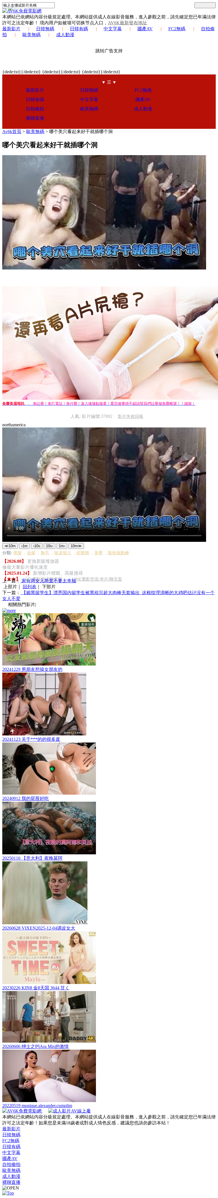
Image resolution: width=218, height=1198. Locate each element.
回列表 (29, 586)
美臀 (98, 553)
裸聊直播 (35, 118)
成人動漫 (65, 34)
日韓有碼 (79, 28)
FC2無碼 (176, 28)
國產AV (145, 28)
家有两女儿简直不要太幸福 (48, 580)
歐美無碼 (31, 34)
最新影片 (11, 28)
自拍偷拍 (35, 108)
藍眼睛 (82, 553)
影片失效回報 (130, 416)
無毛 (45, 553)
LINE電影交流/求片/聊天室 (97, 579)
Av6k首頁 (11, 131)
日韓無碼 (45, 28)
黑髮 (17, 553)
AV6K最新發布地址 (127, 22)
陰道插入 (62, 553)
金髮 (31, 553)
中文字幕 (113, 28)
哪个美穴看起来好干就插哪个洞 (81, 131)
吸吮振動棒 (118, 553)
